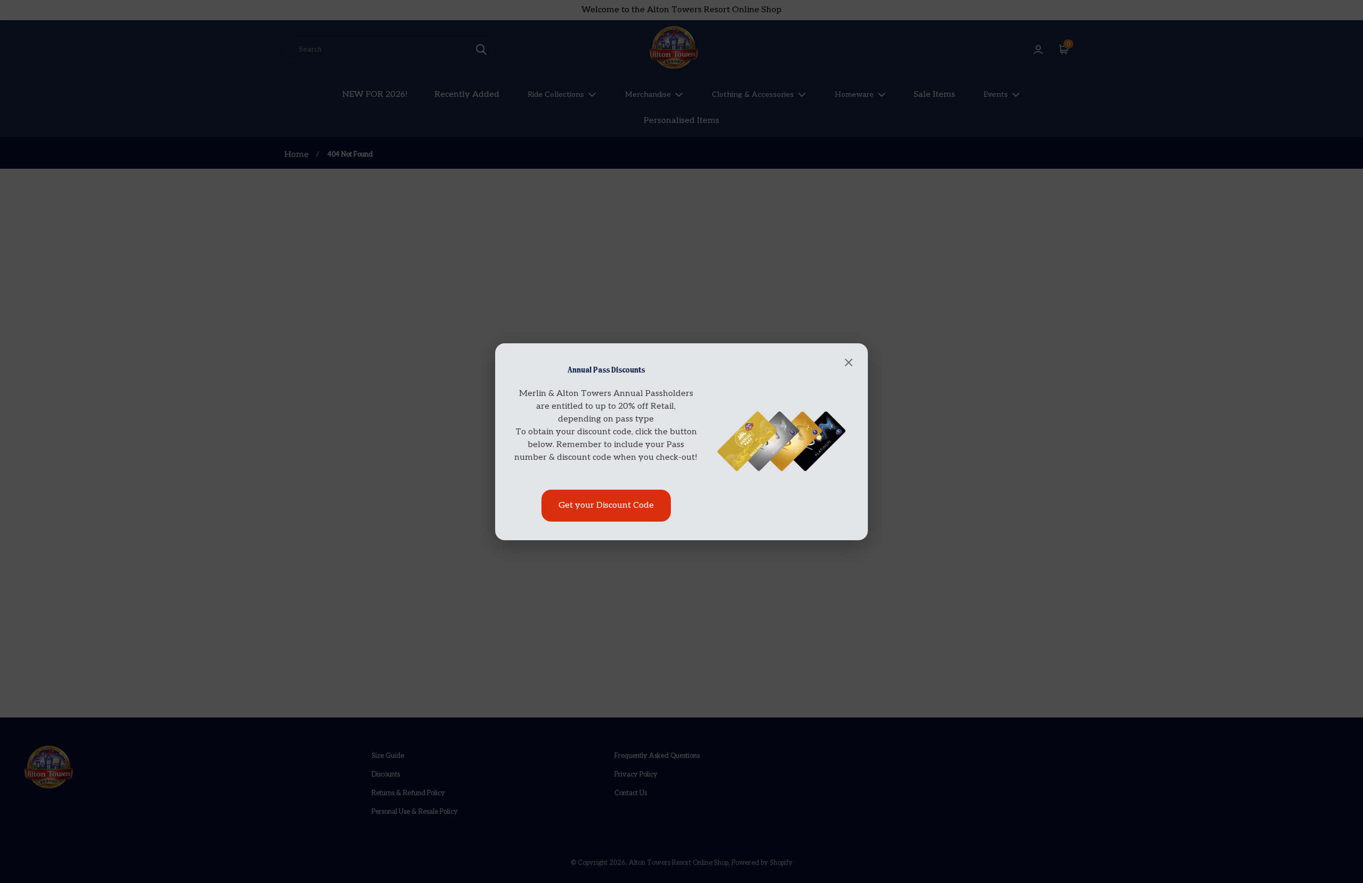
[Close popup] (848, 363)
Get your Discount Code (606, 505)
